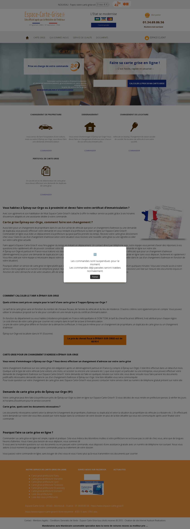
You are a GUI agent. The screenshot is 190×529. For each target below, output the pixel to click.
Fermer (95, 277)
